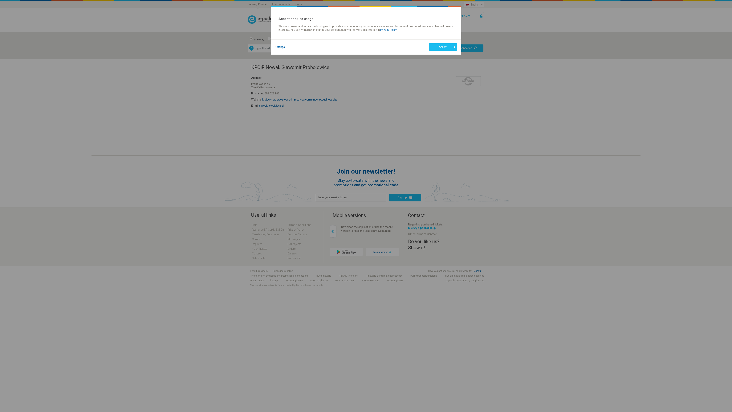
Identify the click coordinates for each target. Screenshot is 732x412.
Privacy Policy (388, 29)
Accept (443, 46)
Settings (280, 46)
